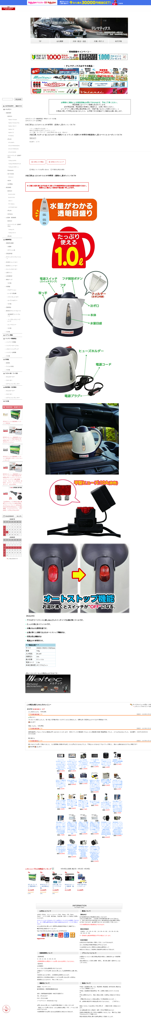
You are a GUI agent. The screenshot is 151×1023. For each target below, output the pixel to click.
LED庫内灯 (9, 276)
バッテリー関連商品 (10, 338)
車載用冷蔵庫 (10, 243)
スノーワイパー (12, 324)
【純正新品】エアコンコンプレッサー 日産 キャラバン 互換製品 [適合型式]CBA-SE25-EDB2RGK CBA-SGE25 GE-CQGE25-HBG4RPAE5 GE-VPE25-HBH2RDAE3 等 (72, 850)
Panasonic (11, 170)
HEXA (9, 180)
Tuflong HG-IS (12, 232)
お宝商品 (38, 120)
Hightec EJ (11, 132)
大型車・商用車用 (11, 217)
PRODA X (10, 177)
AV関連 (8, 286)
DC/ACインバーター (11, 265)
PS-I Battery (11, 204)
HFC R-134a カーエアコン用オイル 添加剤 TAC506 (95, 803)
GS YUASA (11, 174)
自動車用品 (8, 239)
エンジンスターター (11, 269)
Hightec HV (11, 129)
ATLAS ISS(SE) (12, 152)
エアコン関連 (9, 335)
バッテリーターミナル (12, 345)
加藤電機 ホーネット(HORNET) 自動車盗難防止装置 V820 (117, 761)
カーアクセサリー (12, 300)
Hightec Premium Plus (13, 122)
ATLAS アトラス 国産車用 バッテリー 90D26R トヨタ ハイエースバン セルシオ (12, 458)
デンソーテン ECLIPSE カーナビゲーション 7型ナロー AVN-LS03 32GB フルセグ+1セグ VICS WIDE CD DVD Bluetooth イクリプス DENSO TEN (72, 764)
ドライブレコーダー (13, 297)
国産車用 (8, 113)
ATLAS (9, 139)
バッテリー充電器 (11, 342)
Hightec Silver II (12, 126)
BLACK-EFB (11, 197)
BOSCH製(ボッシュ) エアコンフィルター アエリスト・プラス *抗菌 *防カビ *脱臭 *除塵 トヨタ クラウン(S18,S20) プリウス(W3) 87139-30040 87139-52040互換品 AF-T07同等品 (61, 828)
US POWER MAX (12, 207)
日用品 (7, 359)
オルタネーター (10, 377)
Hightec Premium (12, 119)
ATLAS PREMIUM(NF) (14, 145)
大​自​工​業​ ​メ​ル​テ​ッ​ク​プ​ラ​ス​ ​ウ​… (57, 886)
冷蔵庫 (9, 246)
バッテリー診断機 (11, 352)
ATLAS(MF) (11, 142)
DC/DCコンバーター (12, 262)
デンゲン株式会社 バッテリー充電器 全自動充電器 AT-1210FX (83, 781)
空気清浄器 (9, 253)
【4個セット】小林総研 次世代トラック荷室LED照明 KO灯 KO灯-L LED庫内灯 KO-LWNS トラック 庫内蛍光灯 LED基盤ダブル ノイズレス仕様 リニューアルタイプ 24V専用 (72, 828)
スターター (9, 380)
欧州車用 (8, 187)
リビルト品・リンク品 (11, 373)
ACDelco (10, 214)
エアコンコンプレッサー (13, 384)
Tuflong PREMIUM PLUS (14, 163)
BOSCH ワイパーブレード (13, 311)
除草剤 (8, 363)
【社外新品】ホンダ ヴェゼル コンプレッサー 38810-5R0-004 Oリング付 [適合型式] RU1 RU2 (61, 849)
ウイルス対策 (10, 366)
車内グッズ (9, 279)
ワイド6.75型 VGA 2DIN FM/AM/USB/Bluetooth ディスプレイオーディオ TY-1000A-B (95, 762)
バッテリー (8, 109)
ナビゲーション (12, 290)
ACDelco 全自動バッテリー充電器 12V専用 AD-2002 (72, 782)
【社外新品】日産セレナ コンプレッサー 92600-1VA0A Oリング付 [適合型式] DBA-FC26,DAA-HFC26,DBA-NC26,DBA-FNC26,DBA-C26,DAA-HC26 (83, 851)
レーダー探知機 (12, 293)
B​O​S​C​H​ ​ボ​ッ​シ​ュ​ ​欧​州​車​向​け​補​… (45, 886)
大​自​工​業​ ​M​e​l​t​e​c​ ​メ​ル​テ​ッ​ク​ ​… (82, 886)
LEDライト (9, 272)
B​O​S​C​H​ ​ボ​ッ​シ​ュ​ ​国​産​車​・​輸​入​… (69, 886)
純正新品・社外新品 (10, 387)
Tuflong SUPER (12, 160)
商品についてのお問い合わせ (40, 169)
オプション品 (11, 250)
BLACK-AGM (11, 194)
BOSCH (10, 116)
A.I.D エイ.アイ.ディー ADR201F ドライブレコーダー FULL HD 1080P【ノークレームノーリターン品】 (106, 762)
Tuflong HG (11, 229)
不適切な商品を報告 (58, 169)
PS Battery (11, 135)
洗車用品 (8, 307)
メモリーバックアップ (12, 349)
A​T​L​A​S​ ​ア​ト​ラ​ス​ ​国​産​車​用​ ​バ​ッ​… (32, 886)
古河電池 (10, 184)
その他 (9, 283)
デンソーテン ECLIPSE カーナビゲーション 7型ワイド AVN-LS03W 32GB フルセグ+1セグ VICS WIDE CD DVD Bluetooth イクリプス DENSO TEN (61, 764)
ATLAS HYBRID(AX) (13, 148)
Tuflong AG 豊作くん (13, 167)
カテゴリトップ (30, 118)
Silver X (10, 200)
